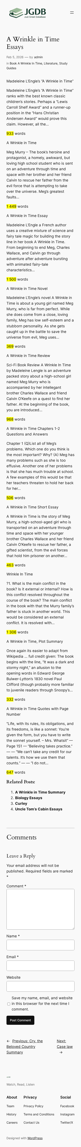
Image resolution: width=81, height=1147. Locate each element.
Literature (50, 63)
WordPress (35, 1138)
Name (13, 936)
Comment (16, 886)
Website (13, 977)
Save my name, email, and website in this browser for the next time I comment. (42, 1003)
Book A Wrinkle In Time (26, 63)
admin (38, 57)
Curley (21, 803)
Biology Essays (28, 798)
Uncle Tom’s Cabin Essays (38, 809)
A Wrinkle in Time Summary (40, 792)
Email (12, 957)
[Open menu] (72, 12)
